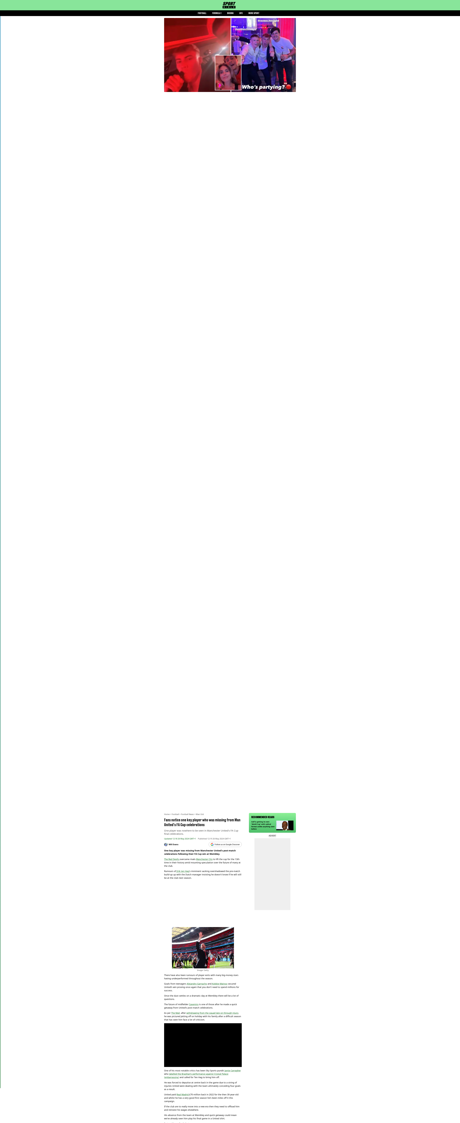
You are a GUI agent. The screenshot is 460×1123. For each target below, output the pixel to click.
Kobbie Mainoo (219, 983)
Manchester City (204, 859)
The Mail (175, 1013)
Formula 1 (216, 13)
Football (202, 13)
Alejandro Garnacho (197, 983)
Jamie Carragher (232, 1070)
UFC (241, 13)
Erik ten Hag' (183, 871)
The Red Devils (172, 859)
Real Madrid (183, 1094)
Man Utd (200, 814)
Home (167, 814)
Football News (187, 814)
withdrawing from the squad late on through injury (212, 1013)
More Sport (253, 13)
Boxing (230, 13)
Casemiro (193, 1004)
